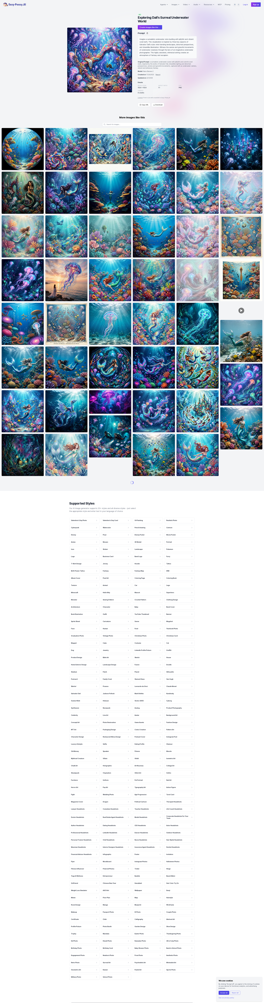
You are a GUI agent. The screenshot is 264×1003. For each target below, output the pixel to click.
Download (158, 105)
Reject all (235, 993)
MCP (220, 5)
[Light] (238, 4)
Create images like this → (150, 27)
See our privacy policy (226, 998)
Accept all (223, 993)
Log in (245, 5)
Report (158, 74)
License (140, 97)
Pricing (227, 5)
